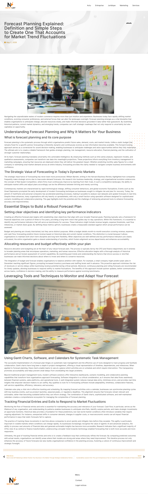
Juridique (111, 5)
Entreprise (99, 5)
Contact (78, 480)
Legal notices (80, 485)
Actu (89, 5)
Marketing (124, 5)
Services (135, 5)
